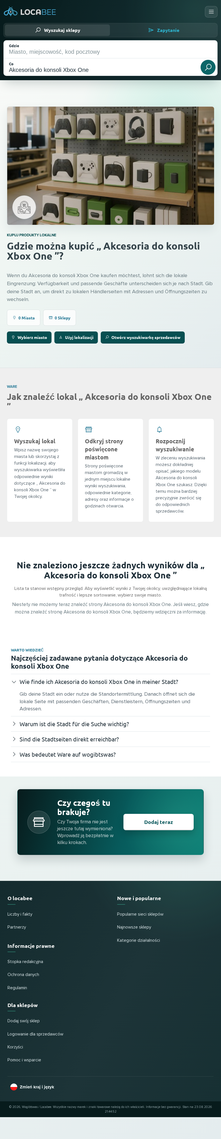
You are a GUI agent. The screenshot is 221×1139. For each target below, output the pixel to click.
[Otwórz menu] (211, 12)
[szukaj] (208, 67)
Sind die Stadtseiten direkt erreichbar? (69, 739)
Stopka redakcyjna (25, 962)
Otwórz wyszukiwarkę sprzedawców (145, 337)
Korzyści (15, 1047)
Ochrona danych (23, 975)
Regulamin (17, 988)
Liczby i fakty (19, 914)
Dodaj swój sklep (23, 1021)
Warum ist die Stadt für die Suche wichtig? (74, 723)
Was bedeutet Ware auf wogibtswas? (68, 754)
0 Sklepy (63, 317)
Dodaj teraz (158, 821)
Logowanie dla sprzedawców (35, 1034)
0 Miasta (26, 317)
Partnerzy (16, 927)
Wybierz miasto (32, 337)
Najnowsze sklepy (134, 927)
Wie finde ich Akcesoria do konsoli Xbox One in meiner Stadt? (99, 681)
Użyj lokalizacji (79, 337)
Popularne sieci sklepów (140, 914)
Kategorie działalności (138, 940)
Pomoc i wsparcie (24, 1060)
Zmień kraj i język (37, 1087)
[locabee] (29, 11)
